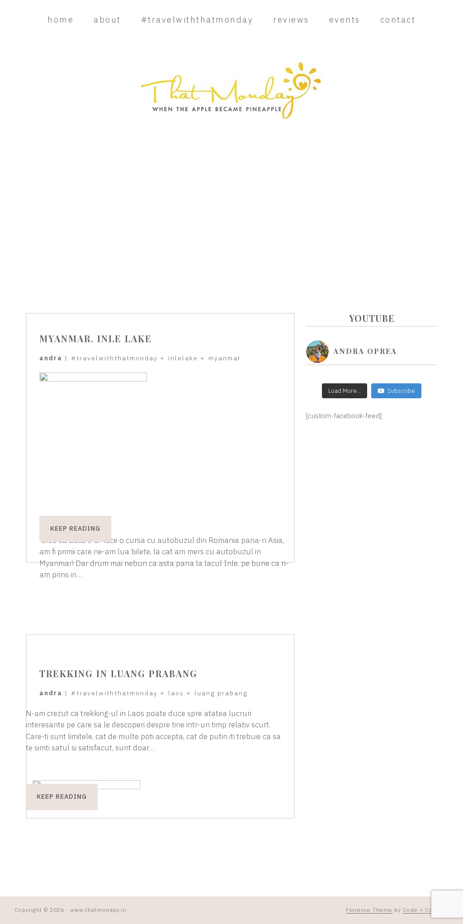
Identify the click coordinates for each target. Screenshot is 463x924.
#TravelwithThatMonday (114, 358)
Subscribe (401, 391)
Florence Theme (369, 909)
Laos (176, 693)
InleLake (183, 358)
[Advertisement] (231, 204)
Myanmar (224, 358)
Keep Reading (75, 528)
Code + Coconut (426, 909)
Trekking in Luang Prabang (118, 673)
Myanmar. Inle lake (95, 338)
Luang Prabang (221, 693)
